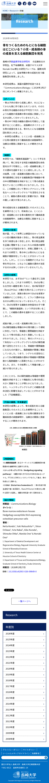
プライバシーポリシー (11, 749)
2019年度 (10, 674)
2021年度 (10, 662)
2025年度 (10, 639)
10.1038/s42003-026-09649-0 (22, 571)
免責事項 (35, 753)
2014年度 (10, 703)
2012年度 (10, 715)
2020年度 (10, 668)
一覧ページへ (24, 601)
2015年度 (10, 697)
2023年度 (10, 651)
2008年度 (10, 738)
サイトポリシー (29, 749)
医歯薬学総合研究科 (20, 61)
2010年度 (10, 727)
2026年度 (10, 633)
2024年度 (10, 645)
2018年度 (10, 680)
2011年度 (10, 721)
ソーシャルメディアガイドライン (16, 753)
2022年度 (10, 656)
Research (14, 10)
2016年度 (10, 692)
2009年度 (10, 733)
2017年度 (10, 686)
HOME (5, 10)
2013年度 (10, 709)
